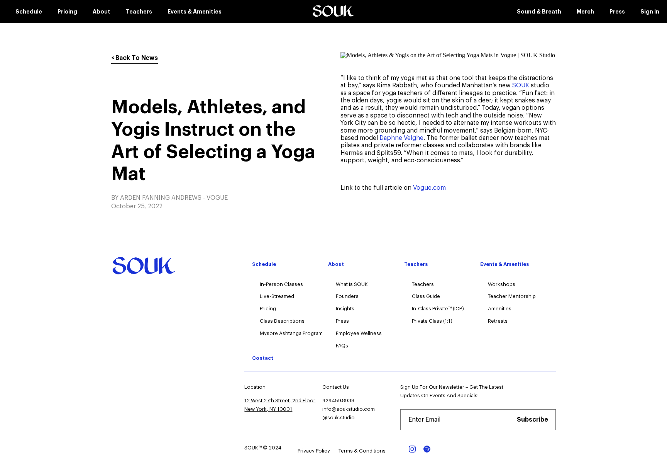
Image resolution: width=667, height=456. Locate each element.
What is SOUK (352, 284)
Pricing (67, 11)
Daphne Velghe (401, 138)
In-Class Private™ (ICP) (438, 308)
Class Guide (426, 296)
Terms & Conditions (362, 450)
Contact (262, 358)
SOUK (520, 85)
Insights (345, 308)
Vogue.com (429, 188)
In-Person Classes (281, 284)
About (101, 11)
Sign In (649, 11)
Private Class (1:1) (432, 320)
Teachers (139, 11)
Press (617, 11)
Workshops (501, 284)
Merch (585, 11)
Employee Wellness (359, 333)
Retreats (498, 320)
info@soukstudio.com (348, 409)
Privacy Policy (314, 450)
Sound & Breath (539, 11)
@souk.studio (338, 417)
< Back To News (134, 58)
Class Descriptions (282, 320)
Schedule (28, 11)
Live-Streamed (277, 296)
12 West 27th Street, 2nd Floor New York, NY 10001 (279, 405)
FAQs (342, 345)
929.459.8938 (338, 400)
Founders (347, 296)
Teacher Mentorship (512, 296)
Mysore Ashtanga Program (291, 333)
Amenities (499, 308)
